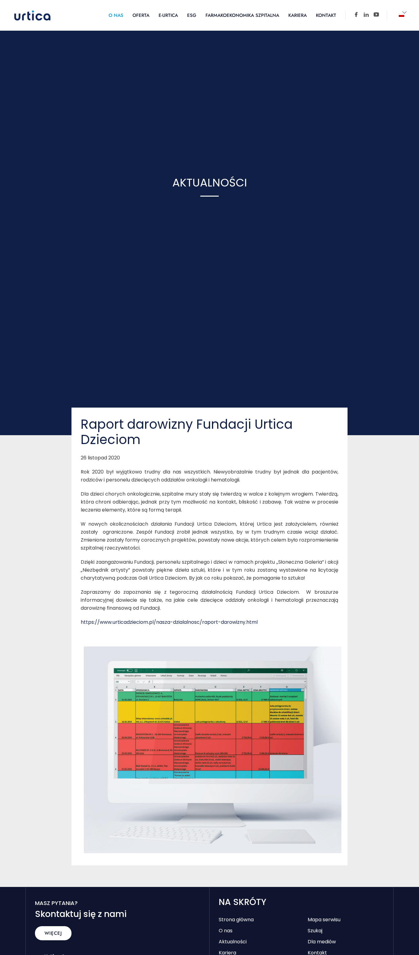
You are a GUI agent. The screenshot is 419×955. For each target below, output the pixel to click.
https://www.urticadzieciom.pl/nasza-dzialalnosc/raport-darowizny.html (169, 622)
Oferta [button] (141, 15)
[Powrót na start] (32, 15)
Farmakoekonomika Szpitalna (242, 15)
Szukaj (315, 930)
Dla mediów (322, 941)
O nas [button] (116, 15)
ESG (191, 15)
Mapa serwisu (324, 919)
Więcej (53, 933)
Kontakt (326, 15)
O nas (226, 930)
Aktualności (233, 941)
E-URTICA (168, 15)
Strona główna (236, 919)
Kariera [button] (297, 15)
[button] (401, 15)
